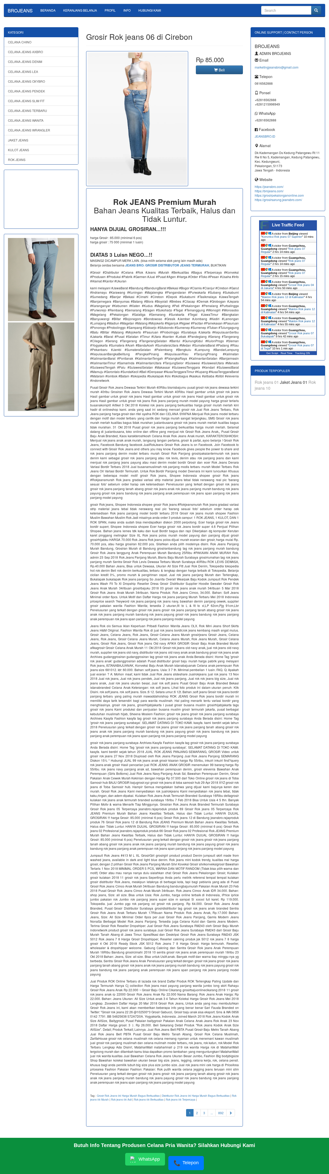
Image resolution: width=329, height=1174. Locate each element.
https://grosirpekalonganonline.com (279, 195)
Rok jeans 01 (267, 382)
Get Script (272, 353)
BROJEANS (20, 10)
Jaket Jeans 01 (294, 382)
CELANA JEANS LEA (23, 71)
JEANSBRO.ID (265, 136)
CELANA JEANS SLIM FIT (26, 101)
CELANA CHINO (19, 42)
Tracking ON (302, 353)
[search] (316, 10)
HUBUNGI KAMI (149, 10)
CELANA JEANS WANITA (25, 120)
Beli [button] (221, 69)
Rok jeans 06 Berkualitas (148, 1099)
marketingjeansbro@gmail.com (276, 67)
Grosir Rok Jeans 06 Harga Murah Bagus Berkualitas (128, 1095)
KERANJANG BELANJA (80, 10)
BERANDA (48, 10)
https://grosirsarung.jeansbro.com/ (278, 199)
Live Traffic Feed (288, 225)
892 (221, 1113)
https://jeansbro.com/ (269, 186)
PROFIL (110, 10)
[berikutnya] (230, 1112)
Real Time (287, 353)
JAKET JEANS (18, 140)
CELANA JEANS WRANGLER (29, 130)
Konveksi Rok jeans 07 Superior (282, 236)
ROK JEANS (16, 159)
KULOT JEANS (18, 150)
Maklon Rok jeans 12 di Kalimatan (283, 297)
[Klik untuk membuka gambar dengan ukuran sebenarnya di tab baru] (137, 118)
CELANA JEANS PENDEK (26, 91)
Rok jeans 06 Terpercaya (180, 1099)
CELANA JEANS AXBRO (25, 52)
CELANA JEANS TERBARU (27, 110)
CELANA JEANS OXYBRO (26, 81)
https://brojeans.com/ (269, 191)
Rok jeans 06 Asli (121, 1099)
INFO (127, 10)
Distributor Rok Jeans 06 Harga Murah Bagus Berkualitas (196, 1095)
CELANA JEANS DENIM (25, 61)
